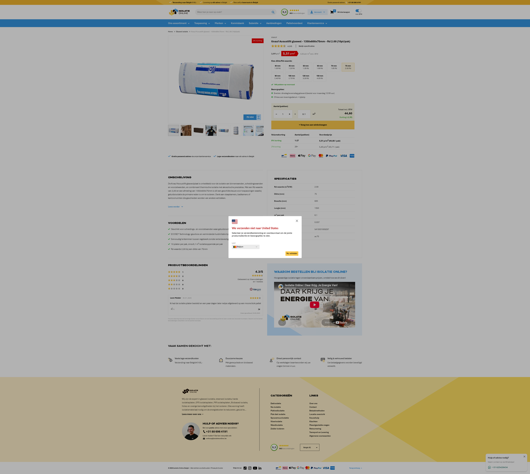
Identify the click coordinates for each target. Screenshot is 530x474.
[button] (297, 221)
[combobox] (238, 247)
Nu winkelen (292, 254)
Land (233, 243)
